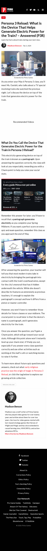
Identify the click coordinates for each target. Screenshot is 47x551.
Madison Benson (15, 46)
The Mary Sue (11, 517)
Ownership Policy (23, 488)
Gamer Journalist (10, 514)
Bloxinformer (18, 521)
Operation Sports (37, 514)
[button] (42, 10)
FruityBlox (37, 517)
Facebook (25, 456)
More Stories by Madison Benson (19, 434)
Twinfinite (27, 503)
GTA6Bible (29, 521)
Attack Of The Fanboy (19, 506)
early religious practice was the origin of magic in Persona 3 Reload (22, 371)
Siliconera (33, 506)
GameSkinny (23, 514)
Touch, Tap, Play (24, 517)
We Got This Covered (17, 510)
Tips (3, 17)
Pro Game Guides (14, 503)
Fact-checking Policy (23, 484)
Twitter (25, 460)
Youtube (24, 465)
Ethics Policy (23, 479)
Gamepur (36, 503)
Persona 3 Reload (8, 384)
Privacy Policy (23, 493)
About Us (23, 470)
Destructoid (33, 510)
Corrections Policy (23, 475)
